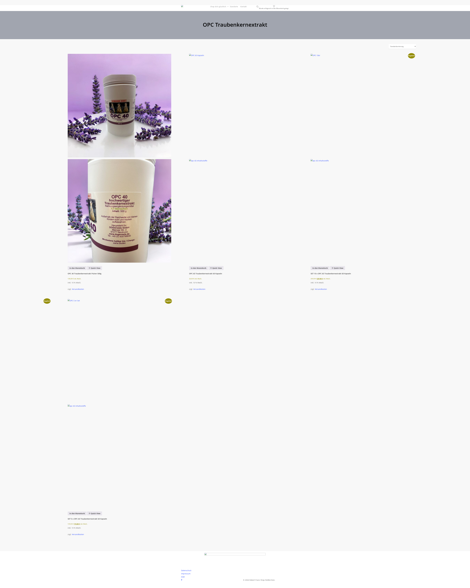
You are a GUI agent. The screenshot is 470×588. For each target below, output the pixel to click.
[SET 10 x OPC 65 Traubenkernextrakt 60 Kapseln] (362, 158)
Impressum (185, 573)
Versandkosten (78, 289)
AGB (183, 577)
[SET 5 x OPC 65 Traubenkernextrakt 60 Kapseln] (119, 403)
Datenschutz (186, 570)
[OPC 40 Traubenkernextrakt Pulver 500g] (119, 158)
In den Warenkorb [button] (77, 268)
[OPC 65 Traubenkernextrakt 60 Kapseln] (241, 158)
